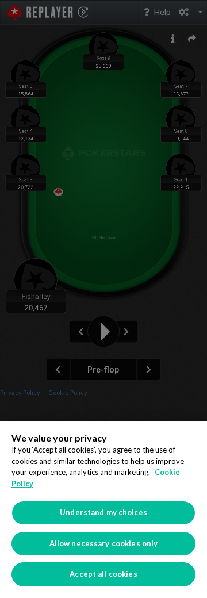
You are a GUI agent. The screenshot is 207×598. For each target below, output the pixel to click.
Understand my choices (103, 512)
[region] (103, 509)
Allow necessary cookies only (103, 543)
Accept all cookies (103, 573)
